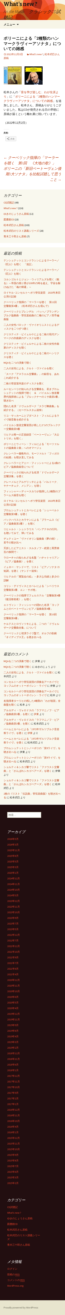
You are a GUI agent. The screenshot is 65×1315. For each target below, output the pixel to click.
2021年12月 (13, 946)
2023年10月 (13, 912)
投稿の (13, 1274)
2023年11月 (13, 906)
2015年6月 (13, 1171)
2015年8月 (13, 1160)
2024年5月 (13, 895)
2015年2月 (13, 1183)
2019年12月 (13, 1013)
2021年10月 (13, 951)
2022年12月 (13, 934)
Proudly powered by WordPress (21, 1307)
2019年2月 (13, 1047)
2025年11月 (13, 850)
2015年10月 (13, 1149)
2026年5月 (13, 839)
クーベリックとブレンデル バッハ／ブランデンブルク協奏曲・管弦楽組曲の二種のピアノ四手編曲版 (31, 315)
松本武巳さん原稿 (14, 225)
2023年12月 (13, 901)
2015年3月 (13, 1177)
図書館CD (9, 219)
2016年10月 (13, 1121)
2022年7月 (13, 940)
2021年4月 (13, 974)
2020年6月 (13, 997)
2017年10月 (13, 1087)
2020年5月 (13, 1002)
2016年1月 (13, 1132)
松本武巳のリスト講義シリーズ (21, 230)
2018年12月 (13, 1053)
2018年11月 (13, 1059)
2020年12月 (13, 980)
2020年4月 (13, 1008)
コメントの (16, 1280)
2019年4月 (13, 1036)
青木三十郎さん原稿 (15, 236)
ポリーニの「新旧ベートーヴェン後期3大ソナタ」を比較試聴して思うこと (32, 174)
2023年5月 (13, 929)
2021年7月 (13, 963)
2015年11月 (13, 1143)
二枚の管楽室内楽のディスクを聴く (24, 383)
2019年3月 (13, 1042)
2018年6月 (13, 1064)
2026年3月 (13, 844)
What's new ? (36, 54)
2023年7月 (13, 923)
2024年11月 (13, 884)
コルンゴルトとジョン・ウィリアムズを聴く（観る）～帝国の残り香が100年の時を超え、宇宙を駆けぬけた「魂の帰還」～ (32, 283)
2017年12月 (13, 1076)
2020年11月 (13, 985)
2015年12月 (13, 1138)
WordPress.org (15, 1285)
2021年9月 (13, 957)
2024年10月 (13, 889)
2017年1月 (13, 1104)
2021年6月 (13, 968)
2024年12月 (13, 878)
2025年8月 (13, 855)
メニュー (9, 24)
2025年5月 (13, 861)
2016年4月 (13, 1126)
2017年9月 (13, 1092)
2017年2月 (13, 1098)
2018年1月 (13, 1070)
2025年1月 (13, 872)
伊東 (36, 714)
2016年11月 (13, 1115)
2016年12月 (13, 1109)
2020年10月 (13, 991)
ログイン (12, 1268)
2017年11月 (13, 1081)
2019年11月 (13, 1019)
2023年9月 (13, 918)
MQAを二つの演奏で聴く (17, 362)
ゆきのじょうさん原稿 (16, 213)
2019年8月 (13, 1030)
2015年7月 (13, 1166)
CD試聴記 (9, 202)
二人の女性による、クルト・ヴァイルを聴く (29, 368)
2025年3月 (13, 867)
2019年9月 (13, 1025)
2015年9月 (13, 1154)
